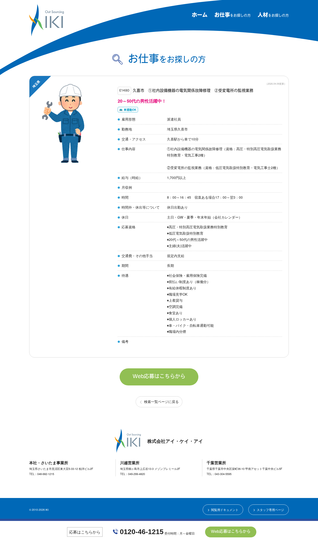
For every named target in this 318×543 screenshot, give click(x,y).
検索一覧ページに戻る (161, 401)
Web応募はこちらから (159, 376)
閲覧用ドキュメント (224, 510)
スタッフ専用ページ (270, 510)
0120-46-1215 (142, 532)
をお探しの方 (232, 16)
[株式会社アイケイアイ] (46, 34)
